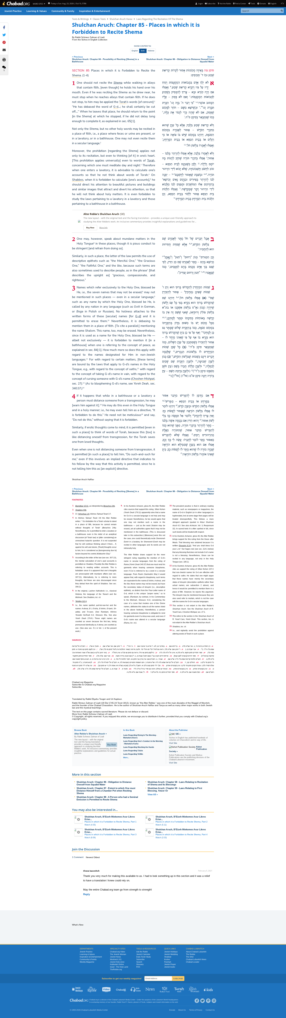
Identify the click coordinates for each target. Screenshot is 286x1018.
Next (180, 59)
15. (170, 626)
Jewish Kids (208, 989)
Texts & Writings (80, 18)
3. (73, 514)
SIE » (178, 734)
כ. (111, 659)
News (150, 989)
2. (73, 510)
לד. (147, 672)
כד (165, 317)
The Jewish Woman (118, 954)
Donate (263, 3)
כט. (130, 669)
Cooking (164, 989)
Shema (117, 83)
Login (200, 3)
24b (109, 506)
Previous (105, 59)
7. (73, 601)
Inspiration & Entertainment (94, 11)
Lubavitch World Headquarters (167, 1000)
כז (172, 356)
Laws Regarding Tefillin (133, 754)
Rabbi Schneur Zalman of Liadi (89, 37)
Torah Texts (179, 989)
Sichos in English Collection (94, 39)
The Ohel (190, 957)
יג (162, 179)
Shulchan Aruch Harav (121, 18)
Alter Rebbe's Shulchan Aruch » (90, 733)
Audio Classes (135, 989)
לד (181, 453)
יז (198, 248)
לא (177, 405)
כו (189, 346)
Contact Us (210, 1010)
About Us (182, 1010)
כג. (94, 662)
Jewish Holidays (171, 952)
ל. (119, 669)
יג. (109, 653)
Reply (86, 894)
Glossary (140, 964)
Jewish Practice (13, 11)
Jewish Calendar (143, 954)
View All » (153, 794)
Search (139, 962)
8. (73, 605)
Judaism (149, 1002)
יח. (203, 659)
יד (180, 188)
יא (206, 174)
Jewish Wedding (171, 954)
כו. (210, 669)
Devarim (182, 546)
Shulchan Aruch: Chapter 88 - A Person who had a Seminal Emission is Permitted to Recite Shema (107, 798)
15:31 (81, 506)
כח (204, 365)
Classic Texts (99, 18)
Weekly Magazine (87, 962)
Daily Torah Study (143, 957)
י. (96, 649)
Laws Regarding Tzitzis (133, 751)
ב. (179, 646)
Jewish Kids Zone (117, 962)
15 (101, 405)
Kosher (167, 959)
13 (84, 383)
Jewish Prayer (170, 964)
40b (80, 510)
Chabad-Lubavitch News (196, 959)
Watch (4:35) (90, 825)
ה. (124, 646)
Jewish (158, 1002)
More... (126, 758)
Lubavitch (121, 1000)
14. (170, 616)
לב (200, 420)
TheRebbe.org (116, 969)
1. (73, 506)
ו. (100, 646)
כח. (170, 669)
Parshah (167, 962)
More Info (103, 227)
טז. (112, 656)
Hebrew (151, 51)
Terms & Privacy (195, 1010)
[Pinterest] (208, 1000)
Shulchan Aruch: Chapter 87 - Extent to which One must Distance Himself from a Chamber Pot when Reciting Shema (106, 791)
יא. (204, 653)
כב (209, 297)
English (135, 51)
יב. (156, 653)
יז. (93, 656)
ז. (86, 646)
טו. (170, 656)
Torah (150, 161)
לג (192, 434)
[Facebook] (197, 1000)
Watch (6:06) (90, 837)
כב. (181, 662)
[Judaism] (16, 3)
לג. (177, 672)
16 (142, 414)
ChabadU (121, 989)
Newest (90, 857)
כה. (94, 665)
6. (73, 591)
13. (170, 605)
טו (174, 198)
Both (143, 51)
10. (170, 506)
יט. (165, 659)
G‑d (137, 316)
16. (170, 630)
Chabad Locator (192, 962)
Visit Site (173, 743)
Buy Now (90, 227)
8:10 (188, 546)
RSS (138, 967)
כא (204, 272)
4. (73, 518)
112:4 (81, 601)
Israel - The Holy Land (119, 967)
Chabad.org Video (117, 952)
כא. (197, 662)
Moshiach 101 (116, 959)
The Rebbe (190, 954)
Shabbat (167, 957)
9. (121, 506)
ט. (182, 649)
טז (191, 244)
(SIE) (122, 214)
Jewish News (115, 957)
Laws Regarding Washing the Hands (138, 747)
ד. (134, 646)
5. (73, 557)
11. (170, 536)
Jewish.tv (106, 989)
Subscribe (140, 959)
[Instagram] (214, 1000)
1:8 (83, 514)
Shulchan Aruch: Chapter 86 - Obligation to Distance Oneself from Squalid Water (104, 783)
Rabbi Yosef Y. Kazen (125, 1002)
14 (83, 388)
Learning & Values (36, 11)
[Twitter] (202, 1000)
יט (163, 256)
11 (87, 359)
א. (212, 646)
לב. (202, 672)
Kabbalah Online (117, 964)
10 (108, 320)
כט (195, 370)
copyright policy (79, 719)
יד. (198, 656)
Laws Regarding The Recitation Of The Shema (159, 18)
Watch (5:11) (161, 825)
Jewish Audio (169, 967)
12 (138, 368)
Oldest (97, 857)
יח (200, 256)
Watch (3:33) (161, 837)
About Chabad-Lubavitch (196, 952)
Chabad (114, 1000)
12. (170, 566)
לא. (74, 669)
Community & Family (62, 11)
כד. (163, 665)
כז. (190, 669)
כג (178, 297)
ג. (166, 646)
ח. (198, 649)
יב (174, 174)
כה (202, 332)
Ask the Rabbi (225, 3)
